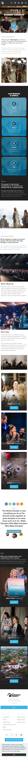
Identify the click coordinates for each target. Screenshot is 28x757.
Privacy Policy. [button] (16, 751)
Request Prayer (21, 719)
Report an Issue (21, 722)
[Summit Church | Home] (2, 3)
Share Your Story (7, 730)
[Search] (11, 3)
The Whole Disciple (14, 531)
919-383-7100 (14, 703)
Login (14, 707)
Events (4, 719)
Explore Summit (21, 717)
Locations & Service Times (9, 725)
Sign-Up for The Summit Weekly (14, 739)
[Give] (15, 3)
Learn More (14, 407)
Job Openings (6, 722)
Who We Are (6, 717)
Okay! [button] (14, 754)
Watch (4, 727)
